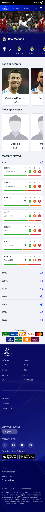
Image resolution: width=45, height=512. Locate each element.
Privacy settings (8, 480)
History (26, 370)
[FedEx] (31, 334)
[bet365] (18, 339)
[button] (38, 8)
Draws (4, 370)
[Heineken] (6, 334)
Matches (5, 360)
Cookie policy (7, 476)
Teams (26, 360)
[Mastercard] (39, 334)
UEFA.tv (5, 365)
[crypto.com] (10, 339)
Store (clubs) (29, 380)
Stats (4, 380)
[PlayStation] (14, 334)
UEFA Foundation (8, 408)
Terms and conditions (10, 472)
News (26, 365)
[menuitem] (16, 8)
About (26, 375)
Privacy (4, 468)
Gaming (5, 375)
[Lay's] (22, 334)
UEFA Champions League (5, 8)
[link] (16, 8)
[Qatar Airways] (35, 339)
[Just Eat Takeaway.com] (27, 339)
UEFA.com (6, 403)
